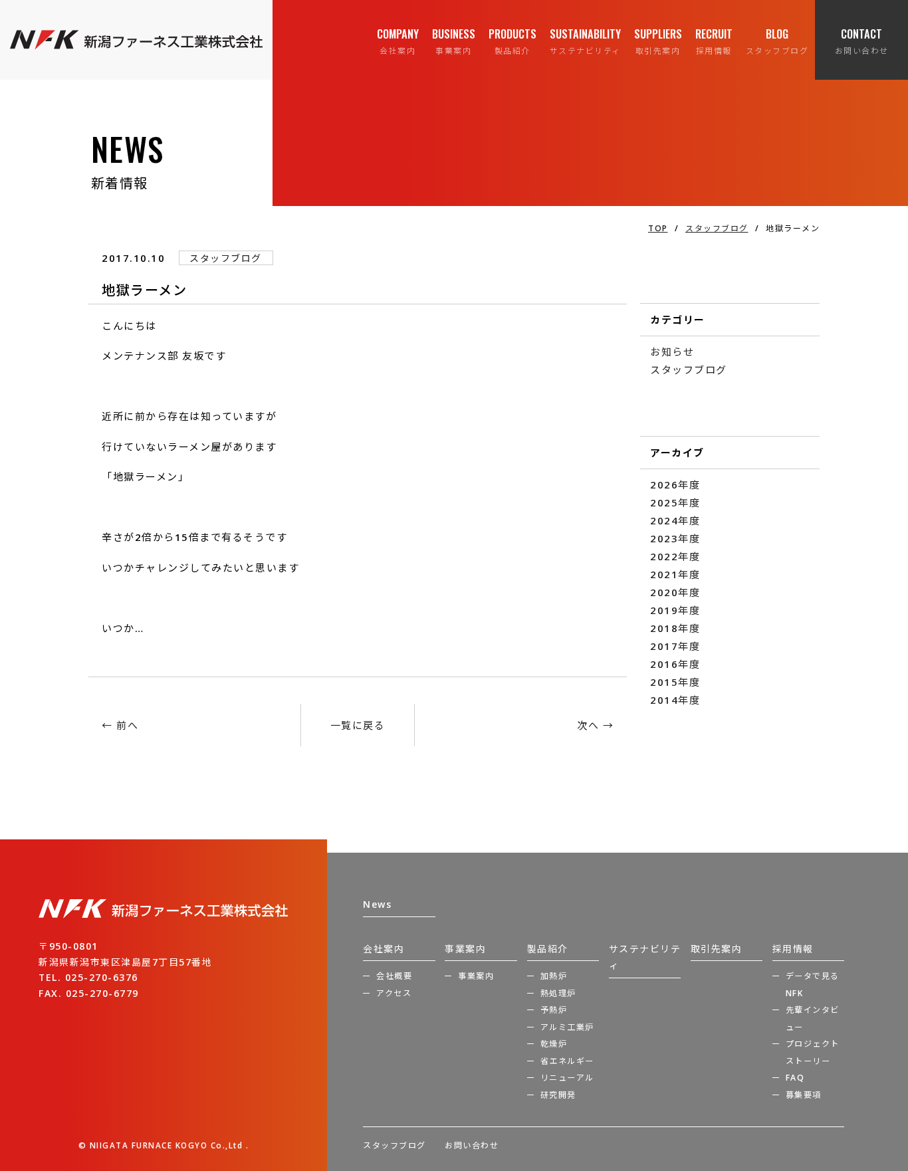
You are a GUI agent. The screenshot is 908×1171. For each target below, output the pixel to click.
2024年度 (675, 520)
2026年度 (675, 484)
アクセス (393, 993)
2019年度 (675, 610)
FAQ (795, 1077)
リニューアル (567, 1077)
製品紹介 (547, 948)
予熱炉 (554, 1009)
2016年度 (675, 664)
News (377, 904)
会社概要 (394, 976)
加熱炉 (554, 976)
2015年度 (675, 682)
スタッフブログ (688, 369)
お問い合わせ (472, 1145)
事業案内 (465, 948)
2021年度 (675, 574)
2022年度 (675, 556)
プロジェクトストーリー (813, 1052)
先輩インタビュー (813, 1018)
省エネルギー (567, 1061)
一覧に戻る (358, 725)
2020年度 (675, 592)
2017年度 (675, 646)
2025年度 (675, 502)
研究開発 (558, 1095)
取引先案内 (716, 948)
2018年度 (675, 628)
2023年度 (675, 538)
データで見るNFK (813, 984)
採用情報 (793, 948)
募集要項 (804, 1095)
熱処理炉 (558, 993)
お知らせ (672, 351)
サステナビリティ (645, 957)
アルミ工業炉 (567, 1027)
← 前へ (120, 725)
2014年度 (675, 699)
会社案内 (383, 948)
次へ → (595, 725)
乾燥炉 (554, 1043)
